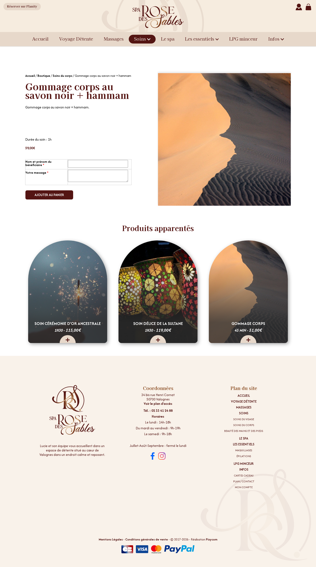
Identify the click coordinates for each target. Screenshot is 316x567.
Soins (140, 38)
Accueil (40, 38)
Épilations (243, 456)
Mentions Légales (111, 539)
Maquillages (243, 450)
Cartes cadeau (243, 475)
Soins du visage (243, 419)
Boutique (43, 76)
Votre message (36, 172)
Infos (273, 38)
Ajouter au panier (49, 194)
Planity (22, 6)
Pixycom (211, 539)
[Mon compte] (299, 7)
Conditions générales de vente (146, 539)
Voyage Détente (76, 38)
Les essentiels (199, 38)
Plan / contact (243, 481)
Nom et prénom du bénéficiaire (38, 163)
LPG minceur (243, 38)
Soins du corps (62, 76)
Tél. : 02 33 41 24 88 (158, 410)
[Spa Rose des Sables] (158, 16)
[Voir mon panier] (308, 7)
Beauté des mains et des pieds (243, 431)
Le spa (167, 38)
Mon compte (244, 487)
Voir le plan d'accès (158, 403)
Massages (114, 38)
